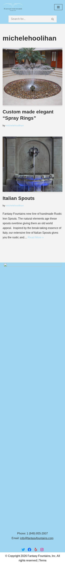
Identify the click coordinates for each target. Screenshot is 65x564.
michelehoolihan (15, 125)
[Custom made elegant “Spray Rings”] (32, 76)
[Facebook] (29, 549)
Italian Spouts (19, 198)
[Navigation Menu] (58, 7)
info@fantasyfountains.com (36, 538)
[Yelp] (36, 549)
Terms (42, 560)
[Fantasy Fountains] (13, 7)
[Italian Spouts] (32, 164)
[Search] (53, 18)
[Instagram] (42, 549)
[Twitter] (23, 549)
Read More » (36, 237)
